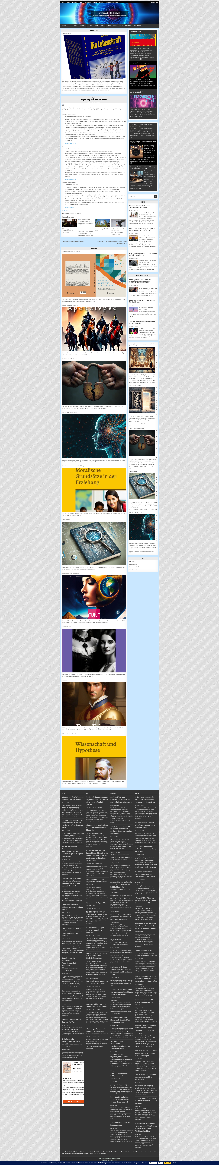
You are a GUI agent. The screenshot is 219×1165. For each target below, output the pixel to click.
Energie (102, 26)
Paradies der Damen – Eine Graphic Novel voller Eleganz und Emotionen (142, 357)
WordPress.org (133, 582)
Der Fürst (64, 466)
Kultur (80, 2)
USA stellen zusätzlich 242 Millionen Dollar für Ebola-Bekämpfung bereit (120, 1020)
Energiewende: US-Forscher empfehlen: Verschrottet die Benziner (97, 881)
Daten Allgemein (137, 26)
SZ (75, 213)
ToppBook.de (88, 2)
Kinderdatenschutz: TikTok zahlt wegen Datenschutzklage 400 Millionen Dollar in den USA (141, 293)
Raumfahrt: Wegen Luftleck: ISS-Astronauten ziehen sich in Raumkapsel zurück (85, 233)
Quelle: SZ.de (65, 211)
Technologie (82, 26)
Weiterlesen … (150, 236)
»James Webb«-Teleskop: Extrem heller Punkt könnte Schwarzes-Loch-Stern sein (145, 900)
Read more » (151, 392)
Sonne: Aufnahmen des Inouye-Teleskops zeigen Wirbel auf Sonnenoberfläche (146, 953)
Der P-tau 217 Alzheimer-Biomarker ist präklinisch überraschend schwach (120, 1099)
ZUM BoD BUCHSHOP (74, 1101)
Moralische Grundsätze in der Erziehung (73, 251)
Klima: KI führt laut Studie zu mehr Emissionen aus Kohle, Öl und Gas (97, 827)
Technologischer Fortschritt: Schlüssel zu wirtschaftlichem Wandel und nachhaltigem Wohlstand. (141, 151)
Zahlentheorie (134, 89)
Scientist (89, 102)
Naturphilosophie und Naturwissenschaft (141, 31)
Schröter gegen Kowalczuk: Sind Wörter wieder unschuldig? (69, 230)
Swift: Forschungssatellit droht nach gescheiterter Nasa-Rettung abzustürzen (145, 799)
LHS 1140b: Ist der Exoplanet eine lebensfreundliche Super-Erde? (145, 1077)
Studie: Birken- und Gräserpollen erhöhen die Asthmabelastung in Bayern (121, 799)
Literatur (74, 2)
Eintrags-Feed (133, 576)
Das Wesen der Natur (67, 626)
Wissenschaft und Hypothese (70, 519)
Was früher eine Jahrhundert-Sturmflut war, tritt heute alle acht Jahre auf (97, 981)
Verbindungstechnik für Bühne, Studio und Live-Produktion (143, 266)
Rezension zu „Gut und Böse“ (137, 398)
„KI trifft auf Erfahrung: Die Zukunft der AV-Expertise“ (142, 334)
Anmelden (132, 573)
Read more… (122, 848)
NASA (70, 26)
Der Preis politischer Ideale (136, 441)
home (63, 2)
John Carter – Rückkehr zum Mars (71, 573)
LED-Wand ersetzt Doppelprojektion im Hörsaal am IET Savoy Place (142, 242)
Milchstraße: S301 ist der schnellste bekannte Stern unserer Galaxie (145, 825)
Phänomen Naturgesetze (68, 33)
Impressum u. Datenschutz (112, 2)
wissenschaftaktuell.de (109, 12)
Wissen (68, 2)
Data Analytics (66, 305)
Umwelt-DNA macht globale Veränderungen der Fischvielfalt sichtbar (96, 955)
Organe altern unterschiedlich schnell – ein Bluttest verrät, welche (121, 942)
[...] (70, 90)
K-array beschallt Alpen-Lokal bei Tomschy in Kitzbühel (95, 930)
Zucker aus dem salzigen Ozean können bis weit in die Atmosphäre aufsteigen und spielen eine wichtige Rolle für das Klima (72, 996)
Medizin (115, 26)
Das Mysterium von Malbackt (70, 680)
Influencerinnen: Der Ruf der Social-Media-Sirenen (142, 313)
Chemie (121, 26)
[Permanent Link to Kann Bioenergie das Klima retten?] (102, 223)
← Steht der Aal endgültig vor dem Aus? (72, 241)
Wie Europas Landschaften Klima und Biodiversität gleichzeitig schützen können (97, 1031)
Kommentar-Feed (134, 579)
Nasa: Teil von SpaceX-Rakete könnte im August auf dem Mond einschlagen (146, 1053)
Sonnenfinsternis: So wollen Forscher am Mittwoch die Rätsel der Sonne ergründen (145, 926)
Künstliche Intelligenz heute (136, 525)
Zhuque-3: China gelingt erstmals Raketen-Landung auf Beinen (145, 849)
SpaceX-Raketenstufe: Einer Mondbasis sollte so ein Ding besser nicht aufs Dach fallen (146, 978)
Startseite (64, 26)
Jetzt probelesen (77, 1071)
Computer (90, 26)
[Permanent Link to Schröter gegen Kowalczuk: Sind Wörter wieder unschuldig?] (69, 223)
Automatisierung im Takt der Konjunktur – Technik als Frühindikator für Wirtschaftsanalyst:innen (141, 124)
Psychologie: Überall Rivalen (94, 99)
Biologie (109, 26)
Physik (96, 26)
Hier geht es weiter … (70, 143)
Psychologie (128, 26)
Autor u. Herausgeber (98, 2)
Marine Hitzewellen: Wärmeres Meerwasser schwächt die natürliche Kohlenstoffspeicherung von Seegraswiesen (72, 851)
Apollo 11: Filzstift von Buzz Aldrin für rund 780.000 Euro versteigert (146, 1100)
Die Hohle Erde (134, 59)
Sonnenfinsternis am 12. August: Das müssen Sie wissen (144, 1002)
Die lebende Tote (66, 412)
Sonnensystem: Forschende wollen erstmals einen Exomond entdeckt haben (145, 1028)
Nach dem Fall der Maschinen (70, 734)
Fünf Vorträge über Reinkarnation (71, 358)
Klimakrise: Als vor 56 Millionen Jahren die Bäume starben (72, 907)
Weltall (75, 26)
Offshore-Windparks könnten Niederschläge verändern (139, 219)
